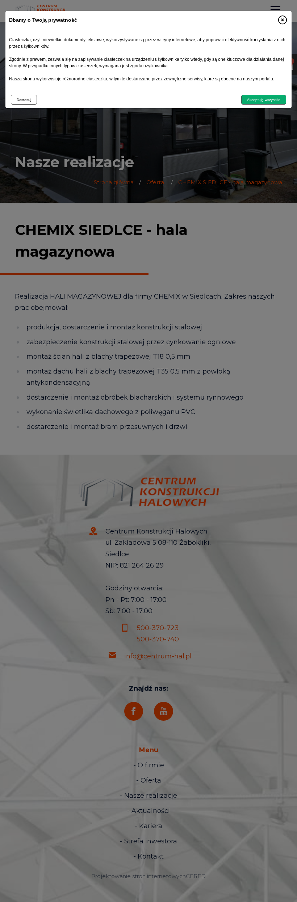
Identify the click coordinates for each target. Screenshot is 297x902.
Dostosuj (24, 100)
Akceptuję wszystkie (263, 100)
